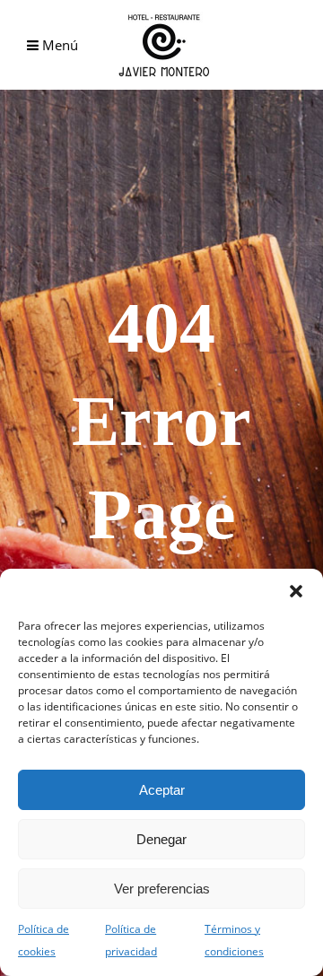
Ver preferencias (162, 888)
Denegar (161, 839)
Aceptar (162, 789)
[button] (296, 591)
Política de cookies (43, 940)
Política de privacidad (131, 940)
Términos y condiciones (234, 940)
